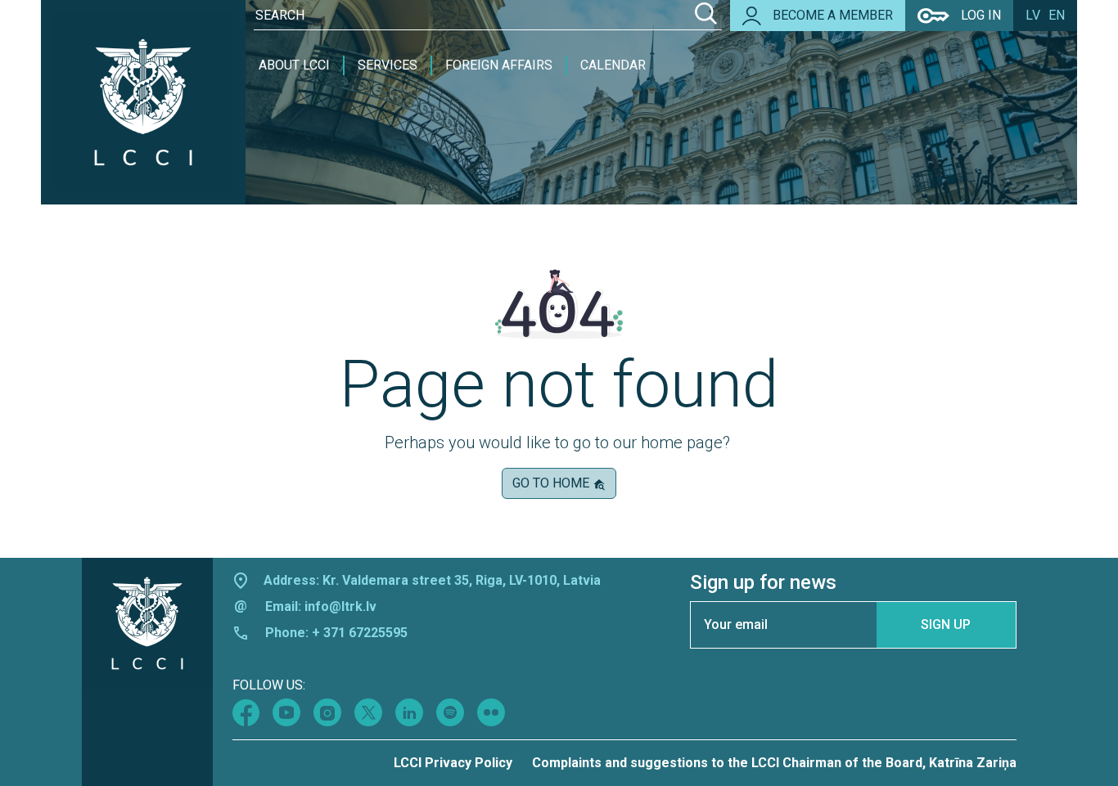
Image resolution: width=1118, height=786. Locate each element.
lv (1033, 15)
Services (387, 65)
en (1056, 15)
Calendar (613, 65)
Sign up (946, 624)
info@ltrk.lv (340, 606)
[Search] (706, 15)
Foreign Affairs (498, 65)
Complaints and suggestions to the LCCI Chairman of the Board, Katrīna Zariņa (774, 762)
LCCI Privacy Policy (453, 762)
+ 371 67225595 (360, 632)
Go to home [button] (552, 483)
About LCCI (294, 65)
